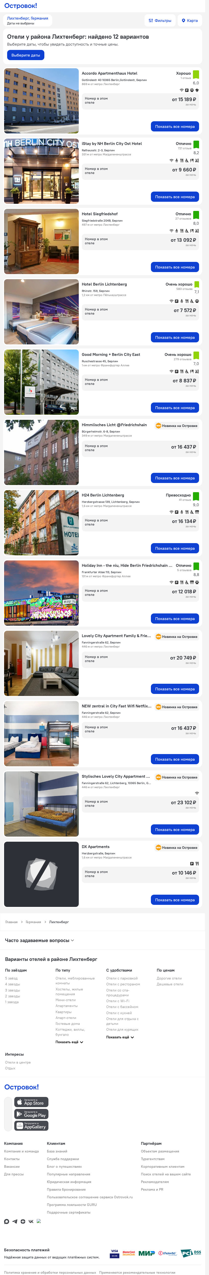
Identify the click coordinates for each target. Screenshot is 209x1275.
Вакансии (12, 1166)
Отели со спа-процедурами (117, 992)
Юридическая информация (69, 1181)
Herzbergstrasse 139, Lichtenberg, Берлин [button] (111, 502)
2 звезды (12, 996)
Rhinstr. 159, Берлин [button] (96, 291)
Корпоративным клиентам (163, 1166)
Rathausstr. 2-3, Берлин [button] (98, 150)
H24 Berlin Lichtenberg (103, 495)
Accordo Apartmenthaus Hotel (109, 73)
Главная (11, 922)
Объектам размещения (160, 1151)
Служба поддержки (63, 1159)
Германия (33, 922)
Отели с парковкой (122, 978)
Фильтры (163, 20)
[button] (27, 20)
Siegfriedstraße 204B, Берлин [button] (102, 220)
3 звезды (12, 990)
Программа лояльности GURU (72, 1204)
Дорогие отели (169, 978)
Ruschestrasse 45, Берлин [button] (100, 361)
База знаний (57, 1151)
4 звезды (12, 984)
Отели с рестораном (123, 984)
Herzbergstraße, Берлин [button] (98, 853)
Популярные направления (68, 1174)
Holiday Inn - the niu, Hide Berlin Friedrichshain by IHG (127, 565)
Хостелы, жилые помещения (69, 991)
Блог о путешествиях (64, 1166)
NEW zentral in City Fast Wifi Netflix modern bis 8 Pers (116, 705)
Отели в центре (18, 1062)
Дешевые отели (170, 984)
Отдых (10, 1068)
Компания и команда (21, 1151)
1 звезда (12, 1002)
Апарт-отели (66, 1017)
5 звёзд (11, 978)
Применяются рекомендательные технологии (137, 1272)
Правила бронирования (66, 1189)
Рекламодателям (155, 1181)
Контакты (12, 1159)
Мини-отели (66, 1000)
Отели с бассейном (122, 1006)
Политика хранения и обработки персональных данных (50, 1272)
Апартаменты (67, 1005)
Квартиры (64, 1012)
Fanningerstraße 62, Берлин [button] (101, 642)
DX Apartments (96, 846)
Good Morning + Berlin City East (111, 354)
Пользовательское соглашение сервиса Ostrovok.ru (90, 1197)
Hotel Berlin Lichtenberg (104, 284)
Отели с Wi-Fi (117, 1001)
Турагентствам (153, 1159)
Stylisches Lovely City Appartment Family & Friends (116, 776)
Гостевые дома (68, 1023)
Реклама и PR (152, 1189)
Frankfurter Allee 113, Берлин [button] (101, 572)
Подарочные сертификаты (68, 1212)
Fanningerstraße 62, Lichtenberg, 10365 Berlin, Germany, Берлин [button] (116, 783)
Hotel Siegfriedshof (99, 213)
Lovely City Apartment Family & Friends (116, 635)
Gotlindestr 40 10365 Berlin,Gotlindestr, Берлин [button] (114, 80)
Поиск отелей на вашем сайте (166, 1174)
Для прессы (14, 1174)
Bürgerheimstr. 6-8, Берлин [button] (101, 431)
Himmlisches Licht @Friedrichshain (114, 424)
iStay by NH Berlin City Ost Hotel (112, 143)
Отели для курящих (122, 1029)
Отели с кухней (119, 1013)
